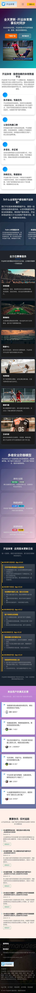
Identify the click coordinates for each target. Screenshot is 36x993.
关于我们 (10, 987)
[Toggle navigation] (22, 4)
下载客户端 (11, 36)
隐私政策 (16, 987)
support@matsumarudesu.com (12, 957)
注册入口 (31, 4)
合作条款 (23, 987)
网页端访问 (25, 36)
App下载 (3, 987)
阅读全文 (7, 844)
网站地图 (30, 987)
